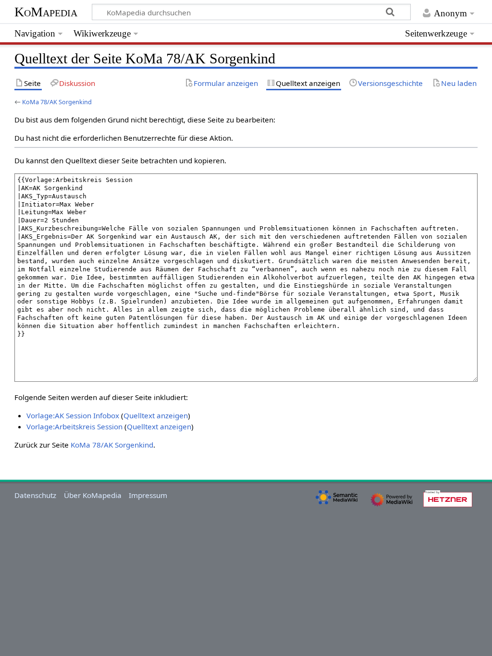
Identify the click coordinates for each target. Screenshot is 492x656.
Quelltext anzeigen (155, 415)
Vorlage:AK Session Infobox (72, 415)
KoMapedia (45, 11)
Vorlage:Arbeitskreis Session (74, 426)
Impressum (148, 495)
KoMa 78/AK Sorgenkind (57, 101)
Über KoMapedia (93, 495)
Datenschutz (35, 495)
